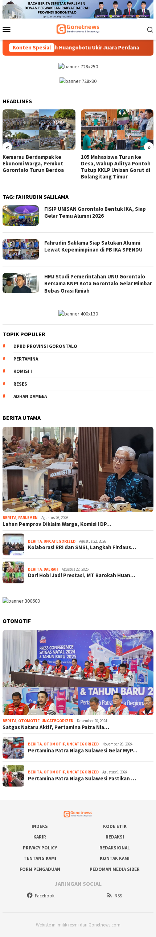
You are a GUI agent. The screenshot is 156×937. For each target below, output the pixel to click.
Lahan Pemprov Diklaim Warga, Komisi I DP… (57, 524)
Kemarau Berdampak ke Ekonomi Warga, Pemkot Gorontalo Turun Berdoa (33, 163)
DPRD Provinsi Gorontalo (45, 346)
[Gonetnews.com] (78, 28)
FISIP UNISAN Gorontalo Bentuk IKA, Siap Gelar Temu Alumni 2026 (95, 212)
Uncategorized (59, 541)
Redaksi (115, 837)
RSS (118, 896)
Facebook (44, 896)
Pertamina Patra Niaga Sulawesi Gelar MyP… (82, 750)
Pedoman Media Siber (115, 869)
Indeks (40, 826)
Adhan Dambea (30, 396)
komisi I (22, 371)
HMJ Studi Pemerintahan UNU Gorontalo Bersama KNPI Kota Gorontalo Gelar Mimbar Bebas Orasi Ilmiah (98, 283)
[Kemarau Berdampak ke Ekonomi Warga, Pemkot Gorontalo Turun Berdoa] (39, 129)
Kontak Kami (115, 858)
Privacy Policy (40, 848)
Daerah (51, 569)
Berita (9, 517)
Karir (39, 837)
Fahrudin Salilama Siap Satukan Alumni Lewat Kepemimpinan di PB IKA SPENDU (93, 246)
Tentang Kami (40, 858)
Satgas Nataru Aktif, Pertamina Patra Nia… (56, 727)
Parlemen (28, 517)
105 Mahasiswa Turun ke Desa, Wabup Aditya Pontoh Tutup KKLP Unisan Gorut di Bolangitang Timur (116, 167)
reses (20, 384)
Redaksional (114, 848)
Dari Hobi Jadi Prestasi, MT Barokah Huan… (81, 575)
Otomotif (29, 720)
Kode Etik (115, 826)
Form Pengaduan (40, 869)
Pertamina (25, 359)
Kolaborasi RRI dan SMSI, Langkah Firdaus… (82, 547)
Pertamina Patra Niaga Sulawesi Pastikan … (82, 778)
